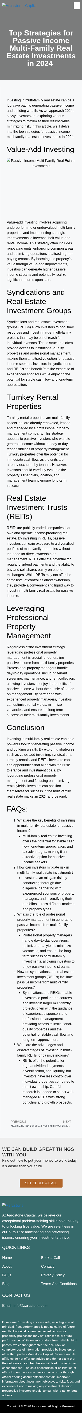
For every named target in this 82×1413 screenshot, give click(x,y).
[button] (77, 5)
